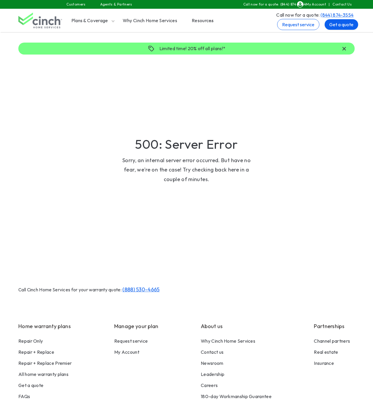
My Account (316, 4)
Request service (298, 24)
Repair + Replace (36, 352)
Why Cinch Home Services (150, 20)
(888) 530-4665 (140, 289)
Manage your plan (136, 326)
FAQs (24, 396)
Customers (75, 4)
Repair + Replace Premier (45, 363)
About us (212, 326)
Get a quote (341, 24)
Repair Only (30, 341)
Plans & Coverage (89, 20)
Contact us (212, 352)
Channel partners (332, 341)
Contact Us (342, 4)
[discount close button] (344, 49)
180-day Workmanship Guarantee (236, 396)
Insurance (324, 363)
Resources (203, 20)
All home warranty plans (43, 374)
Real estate (326, 352)
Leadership (212, 374)
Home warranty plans (44, 326)
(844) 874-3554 (337, 15)
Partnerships (329, 326)
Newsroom (212, 363)
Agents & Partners (116, 4)
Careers (209, 385)
